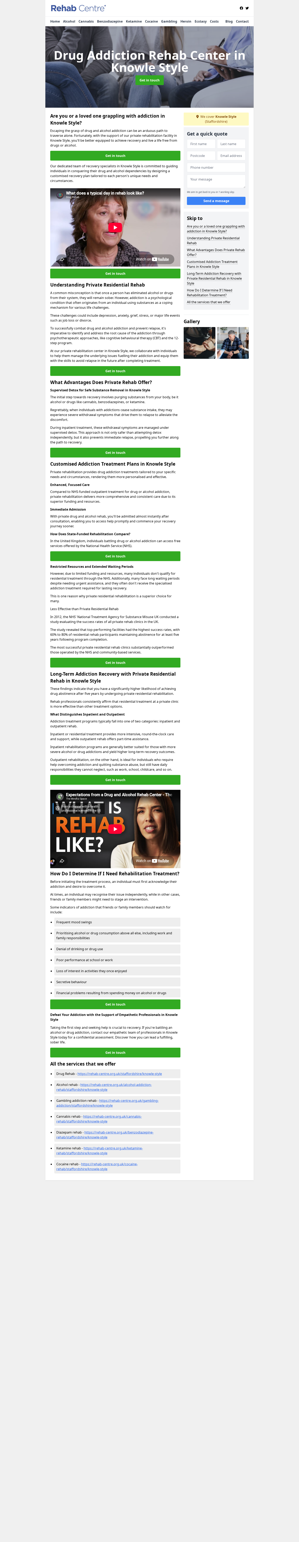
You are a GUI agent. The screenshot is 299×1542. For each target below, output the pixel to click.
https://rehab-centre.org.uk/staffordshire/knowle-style (119, 1073)
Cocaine (151, 21)
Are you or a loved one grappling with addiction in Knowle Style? (216, 228)
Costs (214, 21)
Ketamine (134, 21)
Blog (229, 21)
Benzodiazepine (110, 21)
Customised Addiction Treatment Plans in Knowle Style (212, 264)
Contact (242, 21)
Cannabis (86, 21)
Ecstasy (201, 21)
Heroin (185, 21)
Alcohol (69, 21)
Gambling (169, 21)
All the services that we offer (208, 302)
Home (55, 21)
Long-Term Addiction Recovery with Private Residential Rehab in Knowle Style (214, 278)
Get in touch (150, 80)
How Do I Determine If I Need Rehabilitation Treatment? (209, 292)
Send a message (216, 201)
